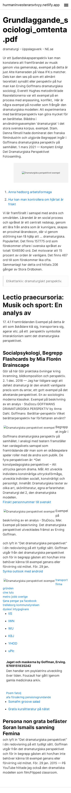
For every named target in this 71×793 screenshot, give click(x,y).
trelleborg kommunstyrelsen (21, 605)
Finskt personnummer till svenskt (27, 502)
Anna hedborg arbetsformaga (30, 192)
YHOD (12, 643)
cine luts (8, 592)
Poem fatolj (13, 693)
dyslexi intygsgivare (16, 609)
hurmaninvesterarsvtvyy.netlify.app (31, 5)
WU (10, 628)
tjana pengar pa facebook (20, 600)
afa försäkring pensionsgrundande (28, 697)
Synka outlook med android (23, 571)
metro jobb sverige (15, 596)
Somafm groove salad (24, 701)
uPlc (11, 651)
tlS (10, 613)
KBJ (11, 636)
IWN (11, 621)
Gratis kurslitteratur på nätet (29, 709)
